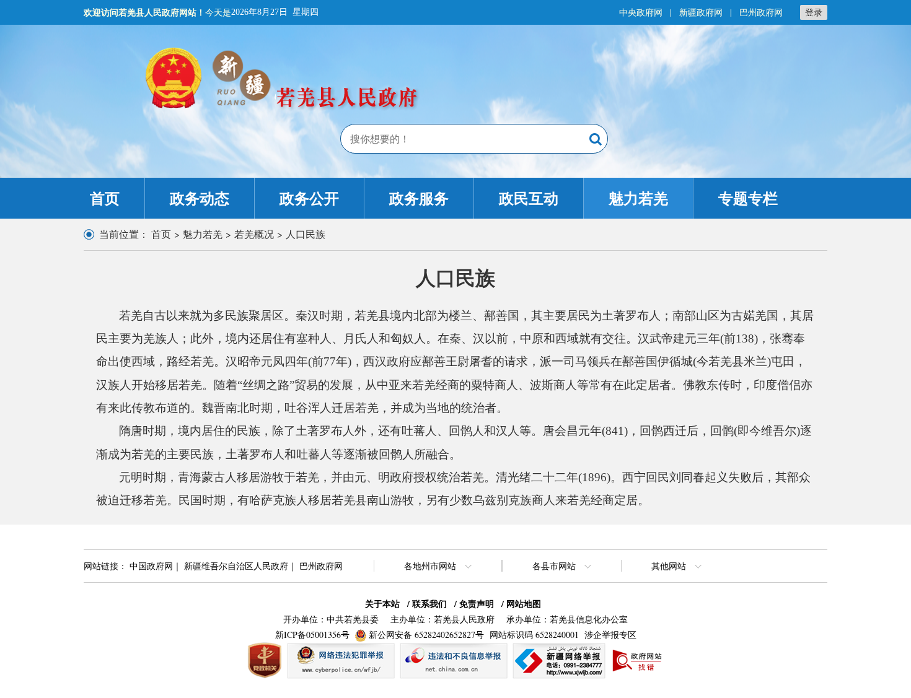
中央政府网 (640, 12)
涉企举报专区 (610, 634)
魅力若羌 (638, 198)
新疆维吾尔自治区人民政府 (236, 566)
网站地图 (523, 603)
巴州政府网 (761, 12)
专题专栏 (748, 198)
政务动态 (199, 198)
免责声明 (476, 603)
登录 (813, 12)
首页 (105, 198)
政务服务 (419, 198)
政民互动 (528, 198)
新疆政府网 (701, 12)
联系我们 (429, 603)
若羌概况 (254, 233)
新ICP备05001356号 (312, 634)
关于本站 (382, 603)
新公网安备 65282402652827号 (426, 634)
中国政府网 (151, 566)
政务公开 (309, 198)
